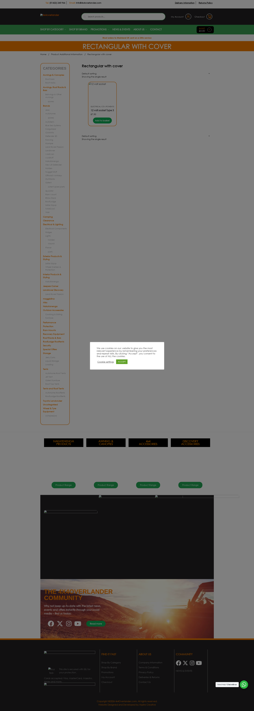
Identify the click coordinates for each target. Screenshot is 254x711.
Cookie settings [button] (105, 361)
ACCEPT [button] (122, 361)
